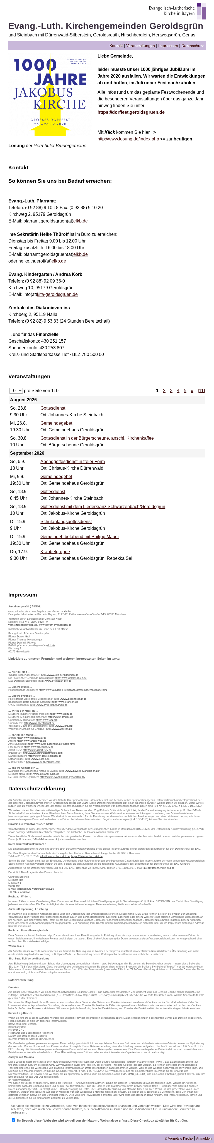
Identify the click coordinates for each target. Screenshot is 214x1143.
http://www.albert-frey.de (37, 750)
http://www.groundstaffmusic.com (43, 752)
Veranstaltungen (140, 45)
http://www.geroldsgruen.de (71, 678)
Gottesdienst (52, 408)
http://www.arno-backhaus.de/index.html (51, 744)
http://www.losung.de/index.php (128, 139)
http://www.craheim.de (65, 702)
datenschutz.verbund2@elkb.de (35, 888)
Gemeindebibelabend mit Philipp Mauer (79, 536)
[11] (201, 390)
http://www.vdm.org (60, 725)
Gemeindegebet (56, 423)
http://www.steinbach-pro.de (54, 680)
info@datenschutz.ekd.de (55, 856)
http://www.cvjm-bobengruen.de (48, 705)
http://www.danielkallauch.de (44, 755)
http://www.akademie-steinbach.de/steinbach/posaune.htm (73, 690)
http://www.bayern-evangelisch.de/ (79, 771)
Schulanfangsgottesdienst (66, 521)
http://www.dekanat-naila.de (42, 774)
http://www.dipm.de (61, 713)
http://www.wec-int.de (59, 729)
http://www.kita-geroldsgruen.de (59, 675)
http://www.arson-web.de (31, 740)
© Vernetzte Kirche (179, 1138)
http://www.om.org (46, 720)
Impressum (168, 45)
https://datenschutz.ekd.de (87, 856)
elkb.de (80, 221)
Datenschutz (192, 45)
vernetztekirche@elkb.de (22, 625)
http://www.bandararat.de (31, 737)
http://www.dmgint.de (60, 717)
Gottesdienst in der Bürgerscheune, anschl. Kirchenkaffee (97, 438)
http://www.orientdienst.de (39, 723)
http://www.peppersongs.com (43, 762)
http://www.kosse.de (37, 759)
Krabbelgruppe (55, 551)
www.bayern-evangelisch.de (55, 625)
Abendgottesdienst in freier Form (72, 461)
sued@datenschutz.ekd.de (159, 868)
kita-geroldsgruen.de (57, 294)
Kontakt (116, 45)
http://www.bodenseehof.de (70, 698)
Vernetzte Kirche (61, 611)
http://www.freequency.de (39, 747)
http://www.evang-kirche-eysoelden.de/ (62, 777)
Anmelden (204, 1138)
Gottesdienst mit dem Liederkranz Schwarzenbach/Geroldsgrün (102, 506)
